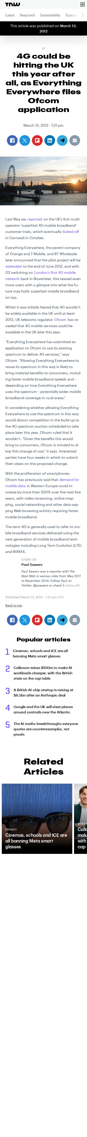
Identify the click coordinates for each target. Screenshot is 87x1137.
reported (34, 219)
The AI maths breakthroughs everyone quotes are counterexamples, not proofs (46, 728)
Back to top (13, 605)
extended (14, 266)
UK (44, 48)
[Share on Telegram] (62, 620)
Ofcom (60, 319)
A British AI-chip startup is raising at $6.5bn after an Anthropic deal (43, 692)
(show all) (72, 585)
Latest (9, 15)
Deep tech (27, 15)
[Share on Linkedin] (49, 620)
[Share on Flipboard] (37, 620)
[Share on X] (24, 620)
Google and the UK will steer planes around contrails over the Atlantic (43, 709)
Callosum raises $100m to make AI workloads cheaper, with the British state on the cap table (43, 672)
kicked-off (71, 231)
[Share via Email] (74, 620)
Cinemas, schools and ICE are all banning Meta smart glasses (40, 653)
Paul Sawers (31, 564)
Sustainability (50, 15)
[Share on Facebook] (12, 620)
